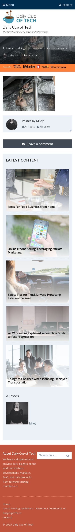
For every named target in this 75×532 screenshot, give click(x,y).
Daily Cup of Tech (17, 27)
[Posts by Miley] (11, 125)
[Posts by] (5, 55)
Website (44, 126)
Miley (11, 55)
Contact (7, 517)
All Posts (29, 126)
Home (6, 504)
